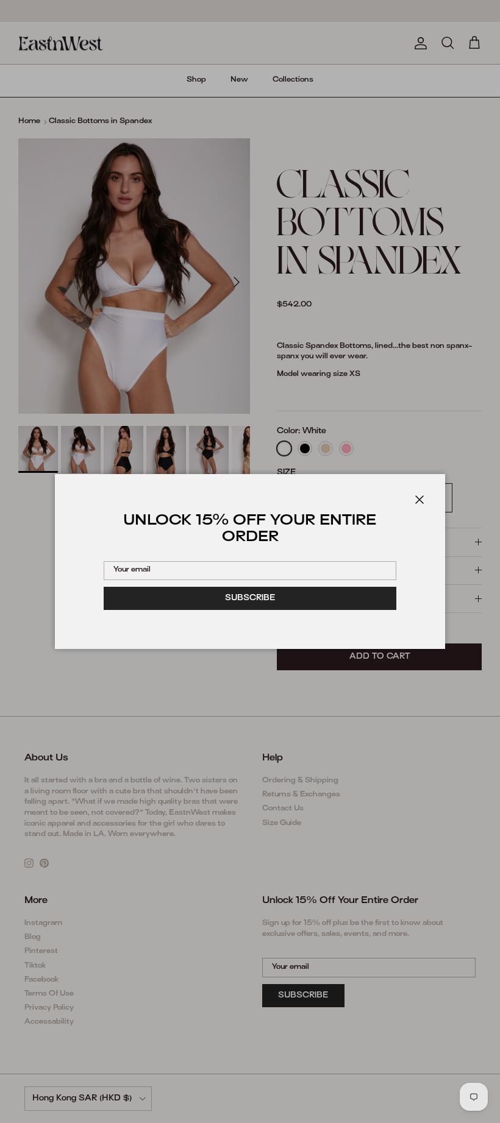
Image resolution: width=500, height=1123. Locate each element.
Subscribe (250, 598)
